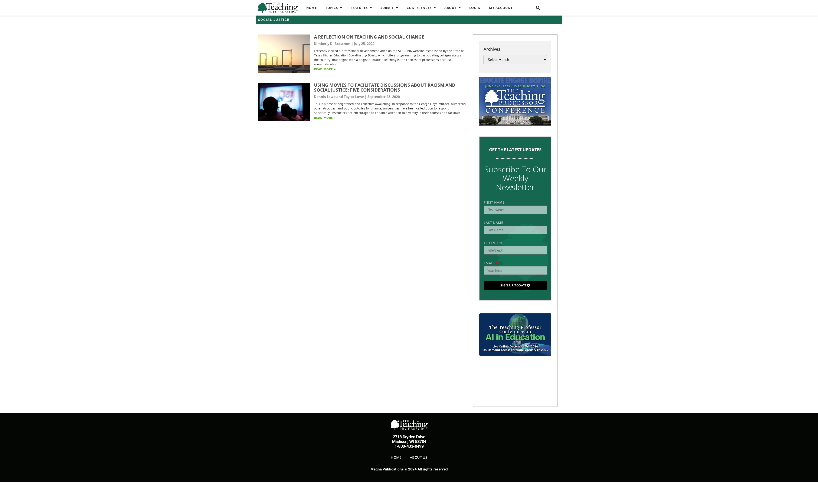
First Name (494, 202)
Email (489, 263)
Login (475, 8)
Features (359, 8)
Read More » (325, 69)
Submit (387, 8)
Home (311, 8)
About (450, 8)
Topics (331, 8)
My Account (501, 8)
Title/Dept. (494, 243)
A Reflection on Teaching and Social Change (369, 37)
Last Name (493, 222)
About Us (418, 457)
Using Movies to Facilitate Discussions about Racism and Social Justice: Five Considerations (384, 87)
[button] (538, 7)
